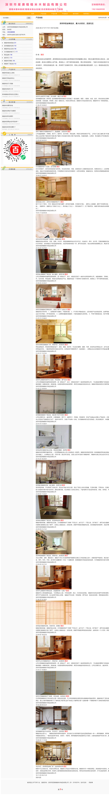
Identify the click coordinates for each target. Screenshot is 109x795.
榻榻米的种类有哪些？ (9, 127)
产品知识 (65, 14)
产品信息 (43, 14)
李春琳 (91, 782)
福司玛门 (7, 58)
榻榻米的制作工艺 (7, 89)
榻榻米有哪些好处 (7, 105)
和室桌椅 (7, 55)
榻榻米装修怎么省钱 (8, 73)
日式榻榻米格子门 (9, 52)
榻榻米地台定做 (9, 49)
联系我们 (86, 14)
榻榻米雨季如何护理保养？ (10, 122)
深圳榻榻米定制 (9, 46)
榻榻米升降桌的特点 (8, 78)
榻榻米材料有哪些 (7, 116)
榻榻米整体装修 (9, 43)
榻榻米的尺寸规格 (7, 83)
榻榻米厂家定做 (9, 64)
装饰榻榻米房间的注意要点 (10, 94)
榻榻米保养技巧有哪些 (9, 111)
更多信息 (38, 777)
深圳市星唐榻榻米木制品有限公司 (46, 103)
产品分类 (54, 14)
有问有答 (76, 14)
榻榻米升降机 (8, 61)
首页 (32, 14)
